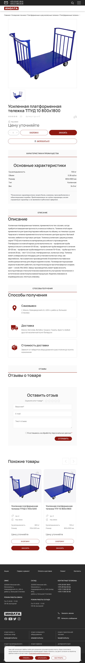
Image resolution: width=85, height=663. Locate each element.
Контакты (77, 571)
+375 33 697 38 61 (16, 1)
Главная (7, 15)
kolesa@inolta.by (10, 638)
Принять (26, 658)
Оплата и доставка (45, 571)
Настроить (58, 658)
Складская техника (19, 15)
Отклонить (42, 658)
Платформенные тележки (69, 15)
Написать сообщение (69, 618)
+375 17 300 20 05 (16, 3)
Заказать (25, 548)
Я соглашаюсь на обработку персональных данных (49, 433)
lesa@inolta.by (63, 638)
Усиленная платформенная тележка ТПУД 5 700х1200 (24, 507)
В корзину (34, 132)
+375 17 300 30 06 (64, 592)
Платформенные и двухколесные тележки (42, 15)
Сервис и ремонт (23, 571)
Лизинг (63, 571)
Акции (6, 571)
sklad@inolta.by (37, 638)
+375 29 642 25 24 (64, 587)
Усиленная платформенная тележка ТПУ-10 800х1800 (59, 507)
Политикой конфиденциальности (39, 653)
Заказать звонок (67, 613)
